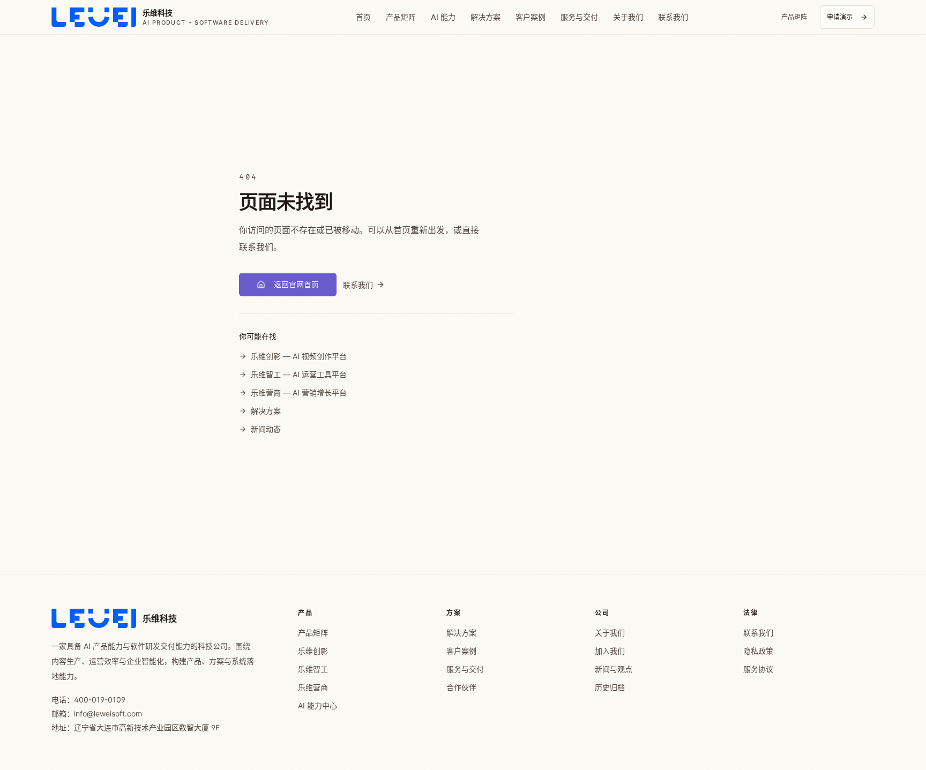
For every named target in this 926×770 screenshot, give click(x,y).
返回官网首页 (296, 284)
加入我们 (610, 650)
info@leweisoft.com (108, 713)
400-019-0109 (99, 699)
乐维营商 (313, 687)
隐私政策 (758, 650)
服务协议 (758, 669)
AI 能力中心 (317, 705)
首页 (363, 16)
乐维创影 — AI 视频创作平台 (299, 356)
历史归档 (610, 687)
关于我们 (628, 16)
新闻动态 (266, 428)
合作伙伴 (461, 687)
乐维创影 (313, 650)
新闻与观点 (613, 669)
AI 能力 (443, 16)
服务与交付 (579, 16)
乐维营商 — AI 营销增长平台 (299, 392)
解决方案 (486, 16)
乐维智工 (313, 669)
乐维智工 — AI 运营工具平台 (299, 374)
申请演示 (840, 17)
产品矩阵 (401, 16)
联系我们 (673, 16)
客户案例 (531, 16)
